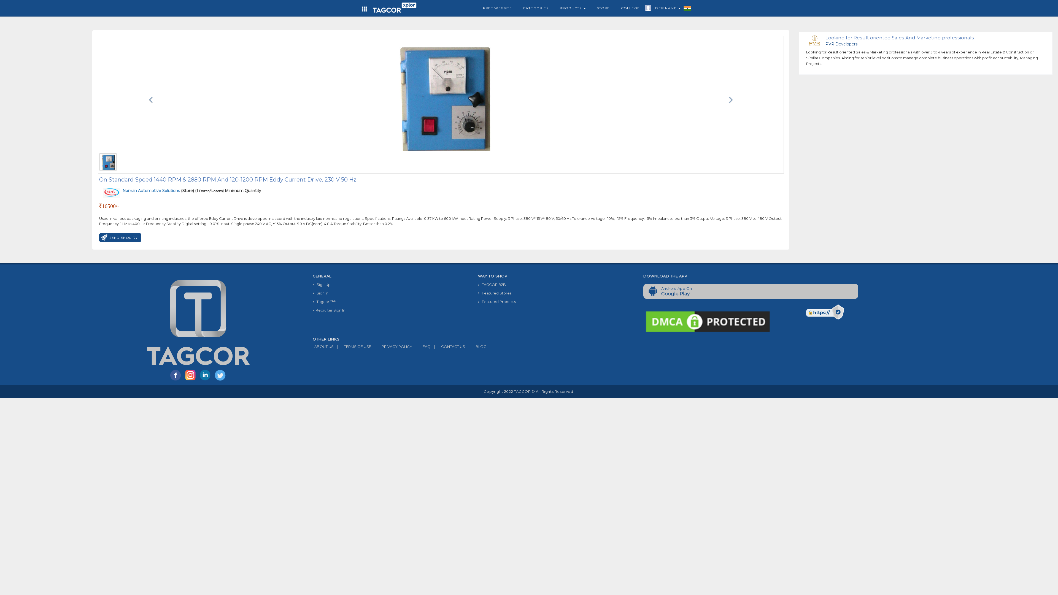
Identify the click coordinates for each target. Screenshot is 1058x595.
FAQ (423, 346)
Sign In (321, 293)
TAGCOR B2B (492, 284)
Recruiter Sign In (329, 310)
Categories (536, 8)
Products (571, 8)
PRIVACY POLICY (393, 346)
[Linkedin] (206, 380)
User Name (666, 8)
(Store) (158, 190)
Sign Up (322, 284)
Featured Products (497, 301)
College (630, 8)
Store (603, 8)
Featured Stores (495, 293)
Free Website (497, 8)
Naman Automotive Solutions (152, 190)
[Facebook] (176, 380)
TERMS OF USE (354, 346)
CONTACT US (449, 346)
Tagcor (325, 301)
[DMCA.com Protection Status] (707, 321)
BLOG (477, 346)
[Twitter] (221, 380)
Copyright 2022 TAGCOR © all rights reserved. (529, 391)
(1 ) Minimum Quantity (228, 190)
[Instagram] (191, 380)
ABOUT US (323, 346)
